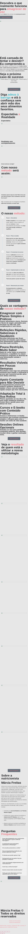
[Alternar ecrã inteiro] (4, 931)
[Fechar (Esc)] (9, 931)
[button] (14, 85)
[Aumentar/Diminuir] (1, 931)
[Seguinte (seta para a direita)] (4, 933)
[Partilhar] (6, 931)
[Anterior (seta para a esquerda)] (1, 933)
